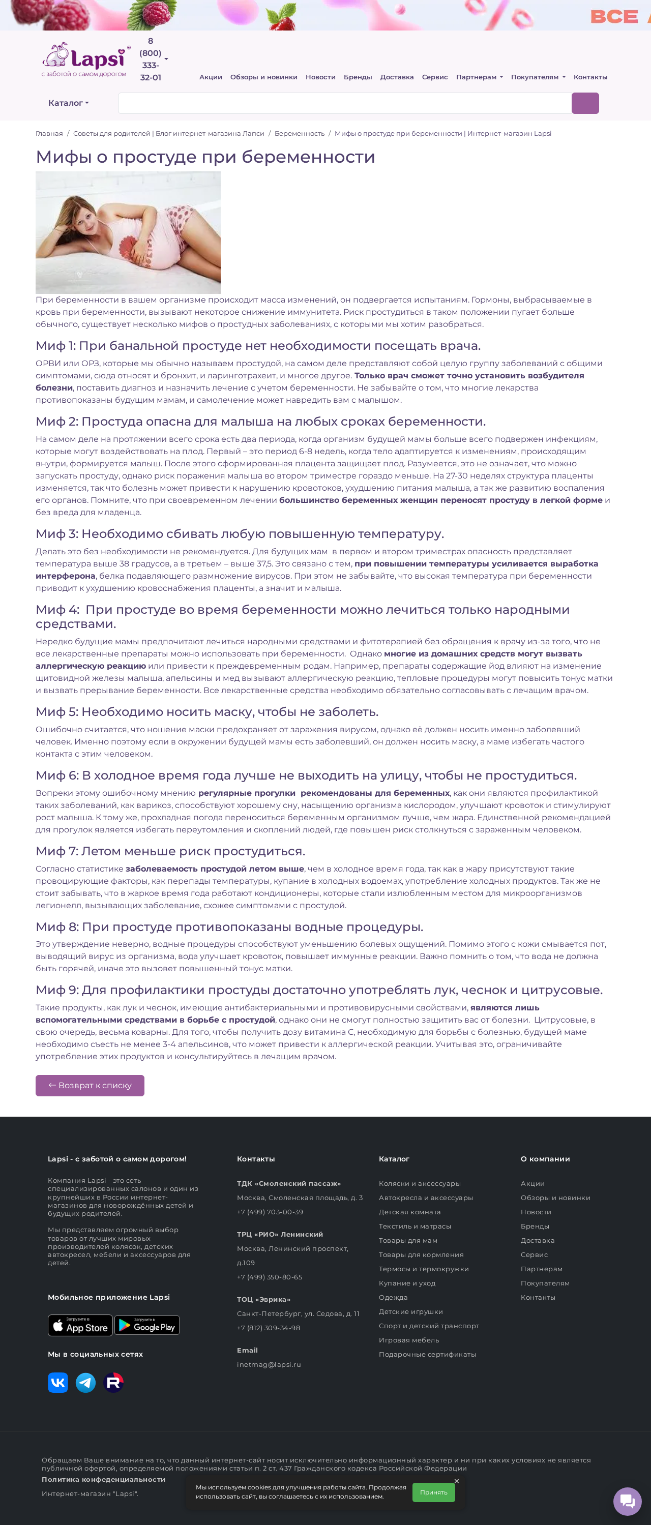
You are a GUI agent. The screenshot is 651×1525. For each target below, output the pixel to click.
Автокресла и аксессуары (426, 1197)
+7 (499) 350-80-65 (269, 1277)
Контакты (591, 77)
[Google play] (147, 1325)
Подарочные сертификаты (427, 1354)
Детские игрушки (411, 1311)
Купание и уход (407, 1283)
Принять (434, 1492)
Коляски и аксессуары (420, 1183)
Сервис (435, 77)
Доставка (397, 77)
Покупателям (535, 77)
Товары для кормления (421, 1254)
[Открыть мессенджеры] (627, 1501)
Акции (210, 77)
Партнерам (477, 77)
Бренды (358, 77)
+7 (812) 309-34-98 (268, 1328)
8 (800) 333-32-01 (150, 59)
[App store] (80, 1325)
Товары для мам (408, 1240)
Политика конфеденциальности (104, 1479)
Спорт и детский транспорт (429, 1326)
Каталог (65, 103)
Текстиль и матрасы (415, 1226)
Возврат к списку (94, 1085)
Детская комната (410, 1212)
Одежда (393, 1297)
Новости (321, 77)
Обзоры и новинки (264, 77)
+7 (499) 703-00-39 (270, 1212)
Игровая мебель (409, 1340)
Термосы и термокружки (424, 1269)
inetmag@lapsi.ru (269, 1364)
